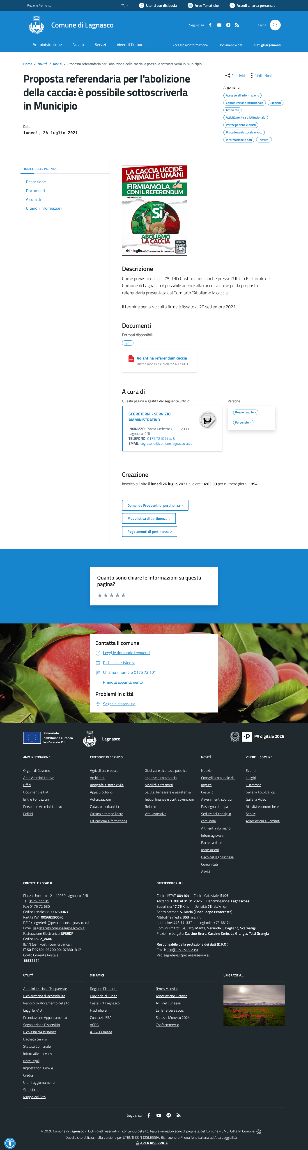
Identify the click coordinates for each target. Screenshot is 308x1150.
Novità (42, 63)
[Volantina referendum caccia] (131, 358)
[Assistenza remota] (259, 1131)
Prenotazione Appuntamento (45, 1017)
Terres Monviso (167, 988)
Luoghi (251, 777)
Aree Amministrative (38, 777)
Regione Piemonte (39, 5)
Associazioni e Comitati (263, 821)
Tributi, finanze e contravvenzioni (169, 799)
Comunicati (209, 864)
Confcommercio (167, 1024)
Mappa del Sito (34, 1097)
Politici (28, 813)
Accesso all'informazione (190, 45)
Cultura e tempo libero (106, 813)
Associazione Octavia (171, 996)
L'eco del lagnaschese (217, 857)
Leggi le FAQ (32, 1010)
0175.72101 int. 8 (161, 438)
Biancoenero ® (172, 1137)
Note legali (31, 1060)
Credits (28, 1075)
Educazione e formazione (108, 821)
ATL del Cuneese (168, 1003)
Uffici (27, 785)
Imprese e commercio (161, 777)
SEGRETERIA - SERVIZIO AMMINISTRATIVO (150, 417)
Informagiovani (212, 835)
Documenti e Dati (36, 792)
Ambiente (97, 777)
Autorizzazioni (100, 799)
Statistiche (31, 1089)
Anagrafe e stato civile (107, 785)
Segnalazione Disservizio (41, 1024)
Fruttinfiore (98, 1010)
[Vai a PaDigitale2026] (257, 736)
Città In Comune (242, 1131)
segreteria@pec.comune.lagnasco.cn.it (61, 922)
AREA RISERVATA (154, 1143)
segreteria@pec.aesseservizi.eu (187, 955)
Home (27, 63)
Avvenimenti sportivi (216, 799)
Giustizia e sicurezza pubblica (166, 770)
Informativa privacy (37, 1053)
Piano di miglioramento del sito (46, 1003)
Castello (207, 792)
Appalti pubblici (101, 792)
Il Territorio (253, 785)
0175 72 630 (40, 906)
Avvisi (57, 63)
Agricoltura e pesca (104, 770)
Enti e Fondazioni (36, 799)
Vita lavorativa (155, 813)
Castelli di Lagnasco (105, 1003)
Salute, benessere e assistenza (168, 792)
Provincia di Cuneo (103, 996)
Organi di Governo (36, 770)
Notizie (206, 770)
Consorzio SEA (101, 1017)
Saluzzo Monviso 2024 (173, 1017)
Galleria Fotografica (260, 792)
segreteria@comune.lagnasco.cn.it (166, 443)
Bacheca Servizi (35, 1039)
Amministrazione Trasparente (45, 988)
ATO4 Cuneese (101, 1032)
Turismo (150, 806)
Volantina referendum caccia (162, 358)
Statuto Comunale (37, 1046)
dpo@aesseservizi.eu (182, 949)
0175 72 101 (39, 901)
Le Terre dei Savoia (170, 1010)
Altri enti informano (215, 828)
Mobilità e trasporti (159, 785)
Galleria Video (256, 799)
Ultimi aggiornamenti (39, 1082)
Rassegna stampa (214, 806)
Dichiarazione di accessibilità (44, 996)
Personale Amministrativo (42, 806)
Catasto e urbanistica (106, 806)
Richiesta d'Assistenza (39, 1032)
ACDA (94, 1024)
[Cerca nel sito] (275, 25)
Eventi (250, 770)
